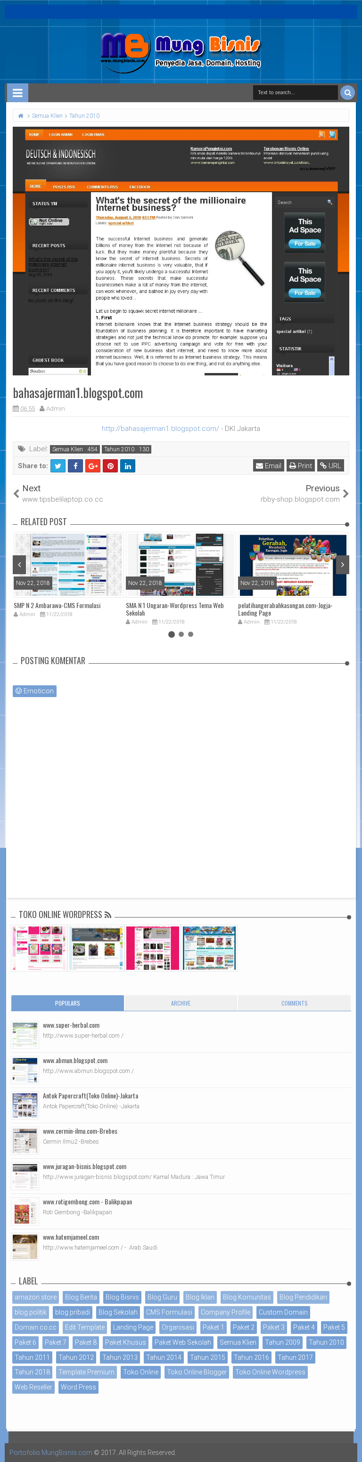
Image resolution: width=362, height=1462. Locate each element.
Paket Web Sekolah (183, 1342)
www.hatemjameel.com (71, 1237)
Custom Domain (283, 1312)
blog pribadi (72, 1312)
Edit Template (85, 1327)
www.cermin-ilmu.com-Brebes (80, 1131)
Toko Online (140, 1372)
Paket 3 (274, 1327)
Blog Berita (81, 1297)
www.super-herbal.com (71, 1025)
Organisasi (178, 1327)
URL (334, 466)
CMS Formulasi (169, 1312)
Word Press (78, 1387)
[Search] (347, 92)
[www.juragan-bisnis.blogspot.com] (25, 1176)
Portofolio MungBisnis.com (50, 1452)
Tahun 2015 (207, 1357)
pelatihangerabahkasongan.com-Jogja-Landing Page (285, 609)
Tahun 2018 (32, 1372)
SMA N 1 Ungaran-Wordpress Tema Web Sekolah (175, 609)
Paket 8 (86, 1342)
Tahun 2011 (32, 1357)
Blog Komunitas (247, 1297)
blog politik (31, 1312)
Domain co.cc (36, 1327)
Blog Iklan (200, 1297)
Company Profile (225, 1312)
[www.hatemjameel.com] (25, 1247)
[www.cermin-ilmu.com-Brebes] (25, 1141)
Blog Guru (162, 1297)
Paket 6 (25, 1342)
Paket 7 (55, 1342)
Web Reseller (33, 1387)
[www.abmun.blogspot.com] (25, 1070)
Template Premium (86, 1372)
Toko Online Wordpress (270, 1372)
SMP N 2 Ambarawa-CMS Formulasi (57, 605)
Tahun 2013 (120, 1357)
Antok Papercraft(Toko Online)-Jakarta (90, 1095)
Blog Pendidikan (303, 1297)
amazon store (36, 1297)
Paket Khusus (125, 1342)
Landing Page (133, 1327)
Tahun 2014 (163, 1357)
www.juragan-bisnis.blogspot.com (84, 1166)
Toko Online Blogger (197, 1372)
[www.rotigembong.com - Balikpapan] (25, 1211)
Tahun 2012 (76, 1357)
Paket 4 (304, 1327)
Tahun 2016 (251, 1357)
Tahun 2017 (295, 1357)
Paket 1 (213, 1327)
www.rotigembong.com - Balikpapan (87, 1201)
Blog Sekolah (118, 1312)
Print (304, 466)
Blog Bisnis (122, 1297)
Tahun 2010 (119, 449)
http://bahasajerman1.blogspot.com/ (160, 428)
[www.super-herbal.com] (25, 1035)
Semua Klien (67, 449)
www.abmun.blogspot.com (75, 1060)
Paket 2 (244, 1327)
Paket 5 (334, 1327)
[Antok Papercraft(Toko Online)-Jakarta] (25, 1105)
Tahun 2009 (282, 1342)
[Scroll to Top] (350, 1445)
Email (272, 466)
